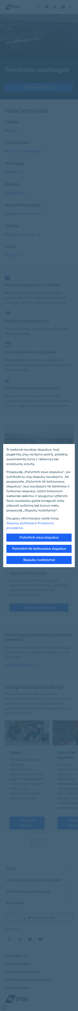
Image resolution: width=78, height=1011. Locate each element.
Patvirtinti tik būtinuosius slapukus (39, 549)
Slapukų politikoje (20, 523)
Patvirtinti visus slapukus (39, 537)
